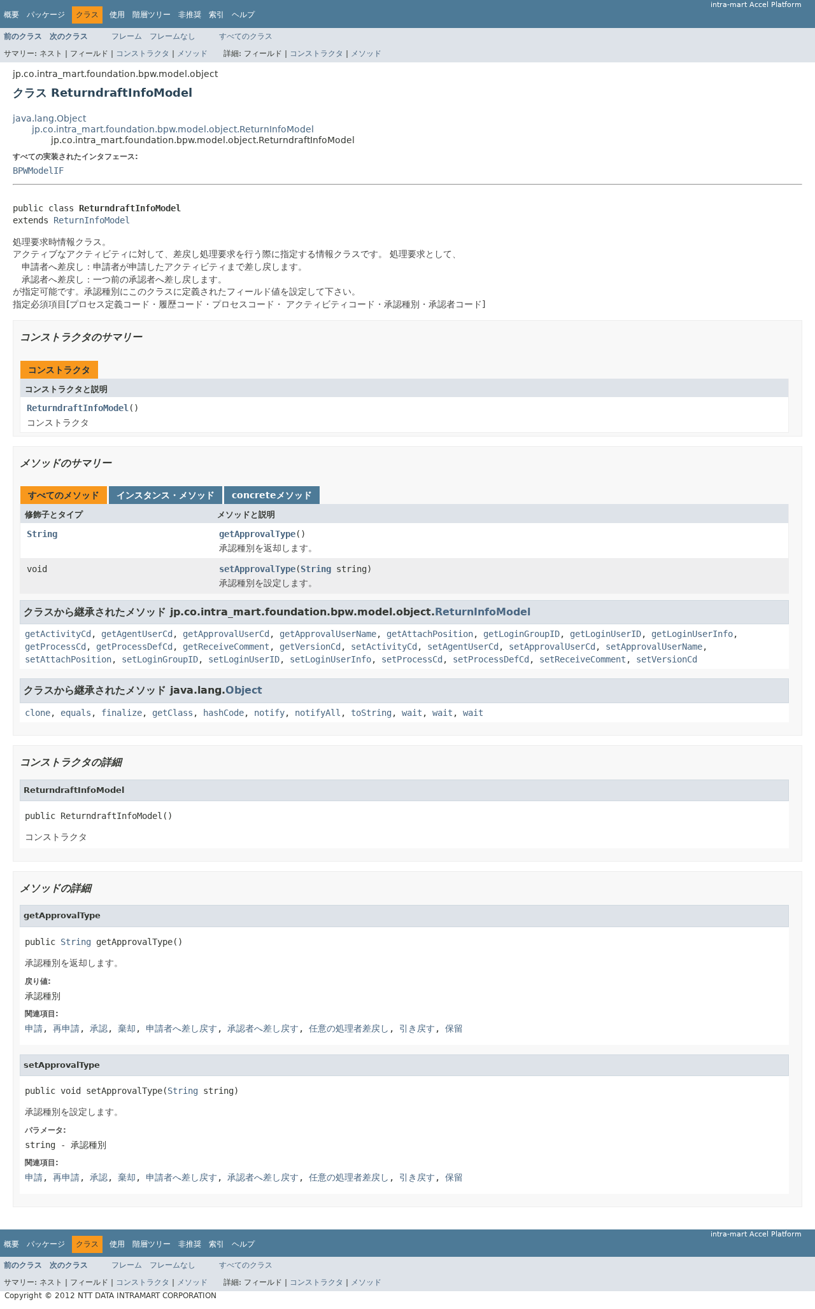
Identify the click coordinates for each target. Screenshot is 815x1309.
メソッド (192, 53)
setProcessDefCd (491, 659)
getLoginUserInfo (692, 634)
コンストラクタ (142, 53)
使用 (117, 14)
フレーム (126, 36)
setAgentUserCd (463, 646)
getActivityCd (58, 634)
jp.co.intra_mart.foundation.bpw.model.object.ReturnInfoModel (173, 129)
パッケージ (46, 14)
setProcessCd (412, 659)
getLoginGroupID (521, 634)
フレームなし (172, 36)
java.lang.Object (49, 118)
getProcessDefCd (134, 646)
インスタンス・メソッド (166, 495)
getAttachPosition (429, 634)
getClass (172, 713)
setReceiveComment (582, 659)
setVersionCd (666, 659)
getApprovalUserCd (226, 634)
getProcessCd (55, 646)
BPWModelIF (38, 170)
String (42, 534)
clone (37, 713)
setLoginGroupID (160, 659)
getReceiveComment (226, 646)
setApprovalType (257, 569)
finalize (121, 713)
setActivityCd (384, 646)
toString (371, 713)
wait (412, 713)
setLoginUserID (244, 659)
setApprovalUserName (654, 646)
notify (269, 713)
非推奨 (189, 14)
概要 (11, 14)
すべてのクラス (246, 36)
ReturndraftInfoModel (78, 408)
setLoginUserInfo (330, 659)
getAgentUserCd (137, 634)
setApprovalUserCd (552, 646)
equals (75, 713)
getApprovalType (257, 534)
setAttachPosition (68, 659)
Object (243, 690)
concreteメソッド (272, 495)
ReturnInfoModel (91, 220)
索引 (216, 14)
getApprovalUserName (328, 634)
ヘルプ (243, 14)
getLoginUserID (605, 634)
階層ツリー (151, 14)
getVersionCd (310, 646)
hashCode (223, 713)
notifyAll (318, 713)
